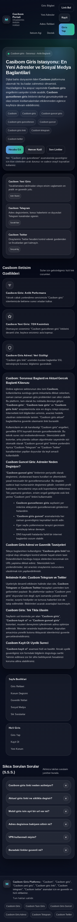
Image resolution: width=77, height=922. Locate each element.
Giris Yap (64, 29)
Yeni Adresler (47, 14)
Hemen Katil (35, 149)
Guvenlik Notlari (19, 700)
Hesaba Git (15, 149)
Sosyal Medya (18, 707)
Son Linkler (55, 149)
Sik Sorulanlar (18, 714)
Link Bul (66, 7)
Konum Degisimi (19, 693)
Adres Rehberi (47, 24)
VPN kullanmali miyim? (38, 837)
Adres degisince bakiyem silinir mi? (38, 824)
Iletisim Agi (35, 33)
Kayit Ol (15, 742)
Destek (50, 33)
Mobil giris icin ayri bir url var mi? (38, 811)
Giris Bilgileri (47, 5)
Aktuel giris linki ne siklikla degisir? (38, 798)
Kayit (64, 17)
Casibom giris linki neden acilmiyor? (38, 785)
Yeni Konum (17, 749)
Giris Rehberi (17, 686)
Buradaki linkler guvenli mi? (38, 850)
